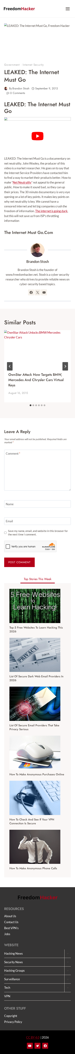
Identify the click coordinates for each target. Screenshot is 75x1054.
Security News (13, 962)
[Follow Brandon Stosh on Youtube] (44, 292)
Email (9, 521)
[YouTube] (30, 1046)
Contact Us (11, 922)
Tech (7, 987)
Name (10, 504)
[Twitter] (37, 1046)
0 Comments (17, 93)
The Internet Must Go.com (28, 232)
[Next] (65, 366)
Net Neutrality (22, 182)
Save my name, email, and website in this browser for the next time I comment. (38, 532)
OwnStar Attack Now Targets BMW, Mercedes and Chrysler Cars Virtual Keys (36, 380)
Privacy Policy (13, 1022)
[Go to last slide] (10, 366)
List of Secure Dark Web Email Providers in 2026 (36, 678)
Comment (13, 453)
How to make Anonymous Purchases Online (36, 774)
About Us (10, 916)
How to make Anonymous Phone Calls (33, 868)
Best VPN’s (11, 928)
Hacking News (13, 953)
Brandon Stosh (20, 88)
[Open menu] (68, 8)
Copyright (10, 1016)
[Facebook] (45, 1046)
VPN (7, 996)
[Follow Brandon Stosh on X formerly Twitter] (37, 292)
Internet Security (33, 65)
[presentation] (37, 349)
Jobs (7, 934)
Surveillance (12, 979)
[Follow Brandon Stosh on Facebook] (31, 292)
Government (12, 65)
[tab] (30, 405)
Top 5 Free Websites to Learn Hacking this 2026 (36, 629)
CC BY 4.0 (32, 1037)
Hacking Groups (14, 970)
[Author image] (6, 88)
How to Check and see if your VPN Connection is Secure (31, 821)
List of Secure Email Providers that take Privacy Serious (34, 727)
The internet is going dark (51, 211)
